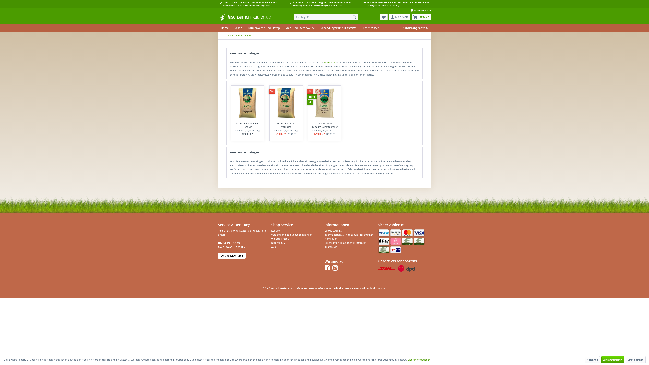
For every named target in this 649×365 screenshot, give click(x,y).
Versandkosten (316, 287)
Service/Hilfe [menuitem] (421, 10)
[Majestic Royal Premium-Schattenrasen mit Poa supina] (324, 103)
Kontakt (275, 230)
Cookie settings (333, 230)
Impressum (330, 246)
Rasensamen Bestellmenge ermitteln (345, 242)
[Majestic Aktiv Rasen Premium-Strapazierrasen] (248, 103)
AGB (273, 246)
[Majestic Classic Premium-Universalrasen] (286, 103)
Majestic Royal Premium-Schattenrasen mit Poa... (324, 125)
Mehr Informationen (418, 359)
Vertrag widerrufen (232, 255)
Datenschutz (278, 242)
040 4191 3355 (229, 243)
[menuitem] (326, 17)
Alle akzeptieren (612, 359)
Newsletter (330, 238)
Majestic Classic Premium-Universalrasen (286, 125)
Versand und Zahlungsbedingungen (291, 234)
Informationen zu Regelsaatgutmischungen (349, 234)
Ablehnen (592, 359)
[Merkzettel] (384, 17)
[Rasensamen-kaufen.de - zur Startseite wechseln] (245, 18)
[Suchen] (354, 17)
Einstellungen (635, 359)
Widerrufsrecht (280, 238)
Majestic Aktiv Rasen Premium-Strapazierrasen (247, 125)
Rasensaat (330, 62)
